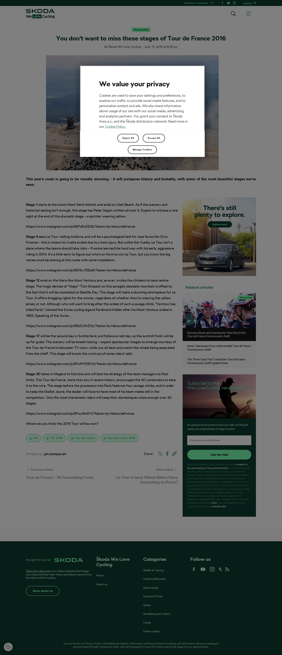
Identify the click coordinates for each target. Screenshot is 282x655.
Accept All (154, 138)
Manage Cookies (142, 149)
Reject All (128, 138)
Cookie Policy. (115, 126)
